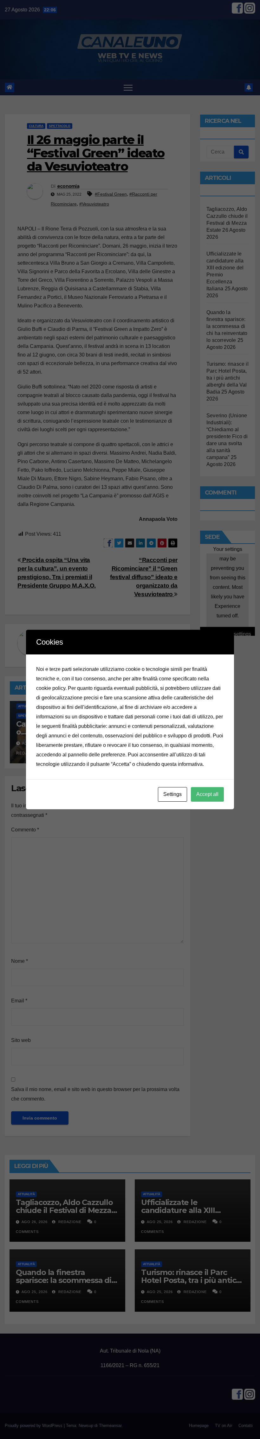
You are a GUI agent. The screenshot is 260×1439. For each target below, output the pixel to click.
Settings (172, 794)
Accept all (207, 794)
